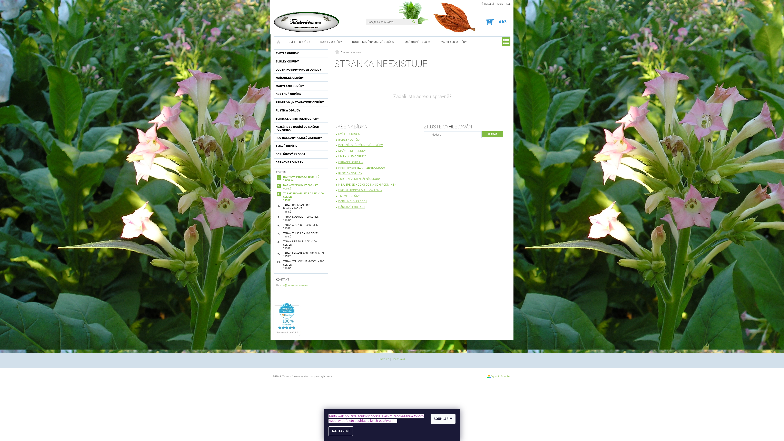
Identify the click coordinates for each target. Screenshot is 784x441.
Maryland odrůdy (454, 41)
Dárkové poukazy (290, 162)
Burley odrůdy (331, 41)
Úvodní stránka (279, 42)
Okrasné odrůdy (289, 94)
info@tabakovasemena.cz (296, 285)
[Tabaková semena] (307, 21)
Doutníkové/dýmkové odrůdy (373, 41)
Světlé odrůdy (299, 41)
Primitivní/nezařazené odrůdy (300, 102)
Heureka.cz (398, 359)
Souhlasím (443, 419)
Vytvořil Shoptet (500, 376)
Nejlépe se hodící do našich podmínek (297, 128)
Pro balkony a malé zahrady (299, 137)
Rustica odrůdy (288, 110)
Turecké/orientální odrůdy (297, 118)
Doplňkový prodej (290, 154)
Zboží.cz (384, 359)
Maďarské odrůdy (418, 41)
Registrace (503, 4)
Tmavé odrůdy (287, 146)
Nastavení (341, 431)
